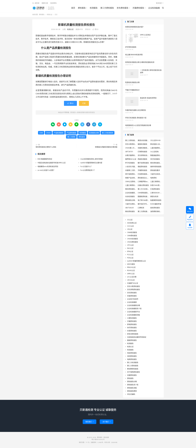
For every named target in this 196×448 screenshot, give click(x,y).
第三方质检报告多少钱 (131, 140)
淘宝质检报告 (132, 353)
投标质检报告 (155, 208)
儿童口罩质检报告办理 (131, 185)
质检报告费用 (132, 391)
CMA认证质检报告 (131, 181)
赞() (95, 29)
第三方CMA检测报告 (143, 189)
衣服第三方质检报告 (131, 170)
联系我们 (159, 3)
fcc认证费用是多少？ (88, 170)
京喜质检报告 (132, 296)
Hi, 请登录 (35, 3)
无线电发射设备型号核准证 (136, 337)
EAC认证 (130, 248)
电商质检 (153, 178)
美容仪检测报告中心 (143, 140)
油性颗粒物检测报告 (156, 211)
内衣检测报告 (130, 196)
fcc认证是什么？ (86, 166)
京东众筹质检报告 (131, 144)
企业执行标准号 (132, 299)
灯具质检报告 (155, 189)
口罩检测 (141, 208)
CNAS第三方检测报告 (131, 148)
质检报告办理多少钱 (131, 200)
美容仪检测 (154, 196)
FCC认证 (130, 254)
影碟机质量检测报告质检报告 (76, 24)
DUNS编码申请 (155, 204)
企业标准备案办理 (131, 193)
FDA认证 (130, 258)
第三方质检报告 (107, 8)
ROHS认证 (131, 270)
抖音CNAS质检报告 (156, 185)
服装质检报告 (132, 340)
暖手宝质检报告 (143, 163)
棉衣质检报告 (130, 211)
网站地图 (106, 437)
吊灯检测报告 (155, 159)
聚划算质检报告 (132, 369)
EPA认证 (130, 251)
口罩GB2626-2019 (156, 193)
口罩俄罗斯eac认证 (143, 181)
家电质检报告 (132, 324)
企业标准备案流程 (133, 315)
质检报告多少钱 (132, 385)
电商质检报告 (132, 359)
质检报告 (38, 8)
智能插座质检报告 (156, 155)
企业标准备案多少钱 (134, 308)
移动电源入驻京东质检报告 (156, 144)
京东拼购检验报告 (143, 155)
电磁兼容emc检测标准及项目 (48, 166)
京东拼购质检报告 (133, 289)
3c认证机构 (154, 152)
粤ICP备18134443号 (98, 439)
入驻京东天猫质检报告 (131, 166)
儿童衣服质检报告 (156, 148)
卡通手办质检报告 (131, 204)
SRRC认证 (131, 274)
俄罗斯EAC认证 (130, 159)
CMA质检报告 (132, 235)
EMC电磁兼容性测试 (45, 159)
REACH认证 (131, 267)
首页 (73, 8)
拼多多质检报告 (132, 334)
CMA (41, 133)
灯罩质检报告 (142, 152)
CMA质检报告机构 (143, 193)
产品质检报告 (71, 133)
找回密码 (53, 3)
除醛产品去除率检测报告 (131, 178)
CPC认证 (130, 245)
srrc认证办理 (131, 277)
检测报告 (94, 8)
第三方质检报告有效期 (143, 211)
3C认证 (129, 220)
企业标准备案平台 (133, 312)
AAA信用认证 (132, 223)
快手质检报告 (132, 327)
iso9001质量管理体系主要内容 (91, 163)
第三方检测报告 (132, 362)
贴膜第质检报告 (155, 200)
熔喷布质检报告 (155, 166)
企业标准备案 (154, 8)
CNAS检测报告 (132, 239)
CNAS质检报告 (132, 242)
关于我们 (106, 422)
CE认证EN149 (155, 140)
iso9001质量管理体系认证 (136, 261)
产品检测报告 (58, 133)
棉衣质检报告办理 (131, 189)
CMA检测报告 (132, 232)
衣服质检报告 (132, 375)
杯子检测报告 (130, 163)
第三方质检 (71, 137)
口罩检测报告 (132, 318)
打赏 (84, 103)
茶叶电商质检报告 (131, 174)
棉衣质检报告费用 (156, 163)
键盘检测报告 (142, 144)
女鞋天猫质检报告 (131, 155)
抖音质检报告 (132, 331)
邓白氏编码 (131, 394)
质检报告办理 (132, 381)
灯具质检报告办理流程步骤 (143, 174)
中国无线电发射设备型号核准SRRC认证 (52, 163)
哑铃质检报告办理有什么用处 (46, 147)
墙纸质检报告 (142, 166)
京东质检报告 (122, 8)
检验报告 (130, 350)
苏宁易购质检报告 (133, 372)
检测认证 (49, 14)
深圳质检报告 (132, 356)
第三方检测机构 (107, 133)
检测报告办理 (94, 133)
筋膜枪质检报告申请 (143, 196)
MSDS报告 (131, 264)
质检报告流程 (132, 388)
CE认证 (129, 229)
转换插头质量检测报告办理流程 (106, 147)
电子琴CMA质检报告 (143, 200)
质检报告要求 (155, 170)
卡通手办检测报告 (156, 174)
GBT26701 (129, 152)
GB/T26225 (129, 208)
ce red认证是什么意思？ (46, 170)
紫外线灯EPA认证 (143, 204)
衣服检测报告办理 (143, 148)
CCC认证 (130, 226)
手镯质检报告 (142, 170)
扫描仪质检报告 (143, 185)
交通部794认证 (132, 283)
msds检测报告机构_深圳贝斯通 (91, 159)
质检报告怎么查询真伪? (143, 178)
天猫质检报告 (138, 8)
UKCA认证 (131, 280)
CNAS (48, 133)
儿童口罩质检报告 (156, 181)
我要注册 (45, 3)
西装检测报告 (142, 159)
